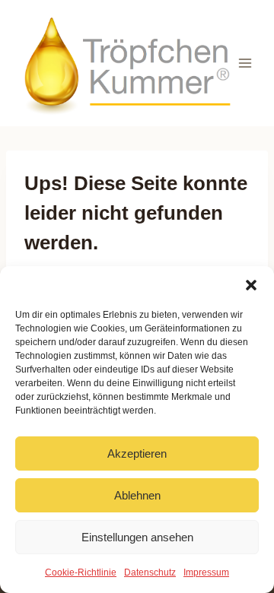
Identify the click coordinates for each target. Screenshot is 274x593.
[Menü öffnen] (245, 63)
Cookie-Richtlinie (80, 572)
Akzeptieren (137, 453)
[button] (251, 285)
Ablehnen (137, 495)
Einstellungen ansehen (137, 537)
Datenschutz (150, 572)
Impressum (206, 572)
